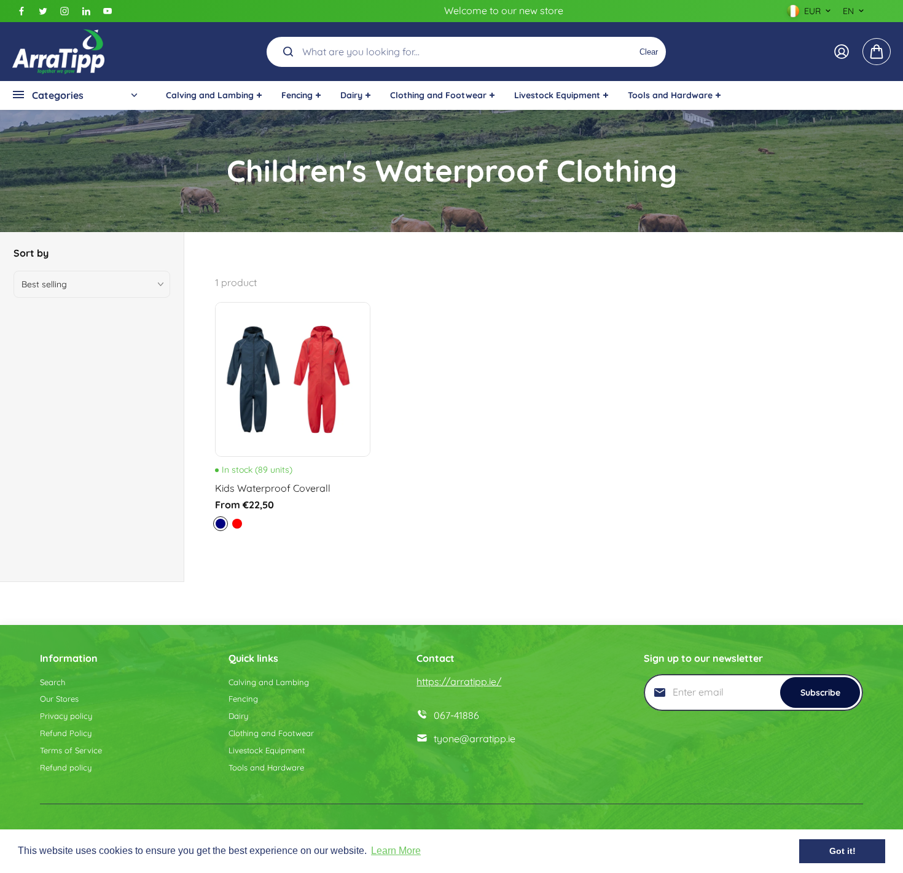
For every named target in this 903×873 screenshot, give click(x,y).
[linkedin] (86, 11)
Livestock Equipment (267, 750)
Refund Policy (66, 733)
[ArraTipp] (58, 51)
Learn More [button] (396, 850)
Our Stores (59, 699)
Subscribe (820, 692)
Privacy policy (66, 716)
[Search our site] (288, 51)
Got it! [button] (842, 851)
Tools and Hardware (266, 767)
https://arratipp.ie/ (458, 681)
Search (52, 682)
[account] (841, 51)
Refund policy (66, 767)
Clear (648, 51)
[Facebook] (21, 11)
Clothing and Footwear (271, 733)
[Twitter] (43, 11)
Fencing (243, 699)
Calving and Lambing (269, 682)
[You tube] (107, 11)
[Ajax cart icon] (876, 51)
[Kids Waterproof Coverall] (292, 379)
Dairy (238, 716)
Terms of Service (71, 750)
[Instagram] (64, 11)
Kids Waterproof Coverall (272, 488)
